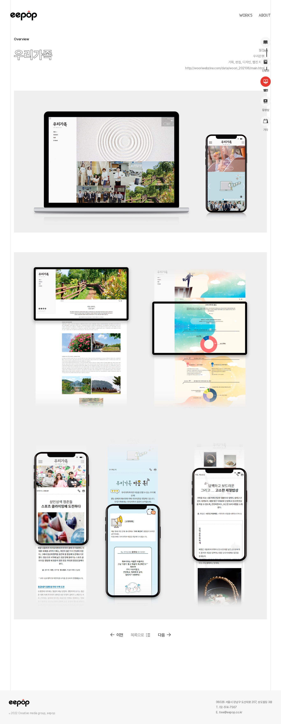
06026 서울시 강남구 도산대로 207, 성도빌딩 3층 (244, 702)
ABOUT (265, 15)
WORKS (245, 15)
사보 (265, 50)
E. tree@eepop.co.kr (229, 712)
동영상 (265, 110)
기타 (265, 129)
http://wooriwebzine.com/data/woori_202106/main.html (224, 68)
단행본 (265, 70)
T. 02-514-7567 (226, 707)
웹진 (265, 90)
